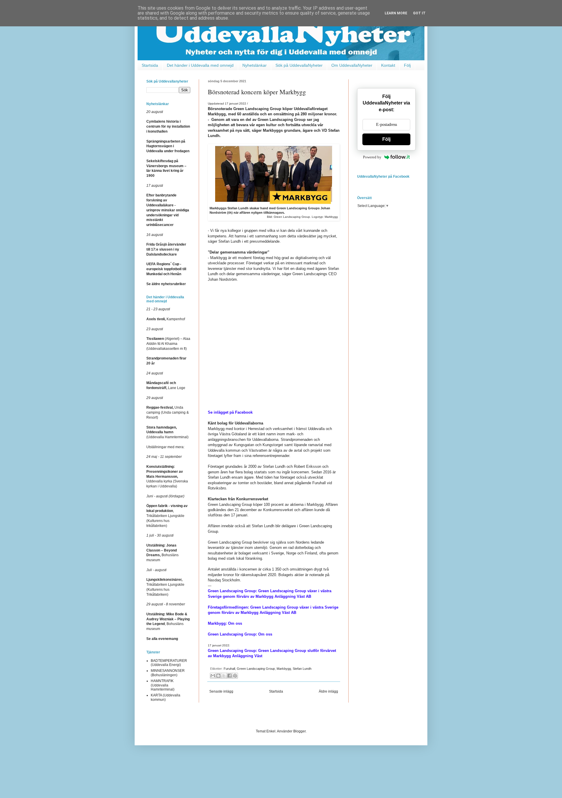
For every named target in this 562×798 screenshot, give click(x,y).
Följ (407, 65)
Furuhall (229, 668)
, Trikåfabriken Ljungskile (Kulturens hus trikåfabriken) (167, 516)
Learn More (396, 13)
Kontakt (388, 65)
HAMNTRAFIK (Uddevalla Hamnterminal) (162, 685)
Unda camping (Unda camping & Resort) (167, 412)
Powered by (372, 157)
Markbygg (284, 668)
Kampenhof (165, 319)
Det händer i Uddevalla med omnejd (200, 65)
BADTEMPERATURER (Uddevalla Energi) (169, 663)
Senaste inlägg (221, 691)
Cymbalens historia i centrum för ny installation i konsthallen (168, 126)
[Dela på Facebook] (229, 676)
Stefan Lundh (302, 668)
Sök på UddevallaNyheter (299, 65)
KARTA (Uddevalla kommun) (165, 697)
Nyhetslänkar (254, 65)
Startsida (150, 65)
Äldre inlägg (328, 691)
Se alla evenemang (162, 639)
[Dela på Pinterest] (235, 676)
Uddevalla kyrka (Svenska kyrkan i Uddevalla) (167, 476)
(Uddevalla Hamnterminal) (167, 432)
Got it (419, 13)
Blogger (299, 731)
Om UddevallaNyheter (351, 65)
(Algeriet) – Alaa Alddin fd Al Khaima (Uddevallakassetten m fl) (168, 344)
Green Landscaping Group (256, 668)
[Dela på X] (224, 676)
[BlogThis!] (218, 676)
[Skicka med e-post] (213, 676)
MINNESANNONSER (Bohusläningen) (168, 673)
